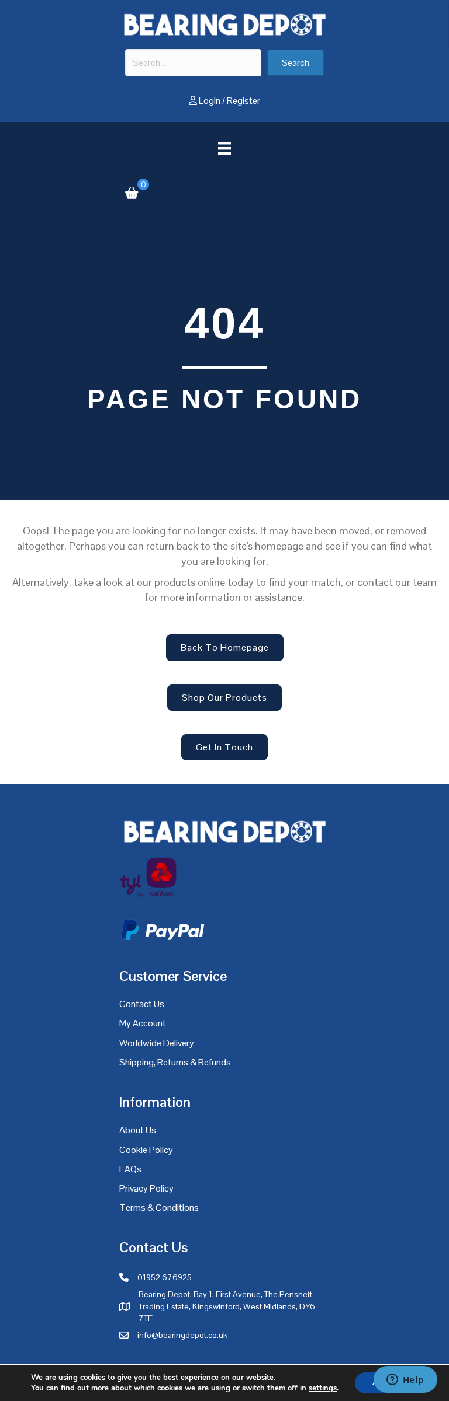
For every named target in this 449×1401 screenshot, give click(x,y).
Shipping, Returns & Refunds (175, 1062)
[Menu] (224, 148)
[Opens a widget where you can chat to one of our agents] (405, 1380)
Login (209, 101)
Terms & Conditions (159, 1207)
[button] (295, 63)
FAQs (130, 1169)
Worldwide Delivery (156, 1043)
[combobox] (193, 62)
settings (323, 1388)
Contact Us (141, 1004)
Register (243, 101)
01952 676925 (164, 1277)
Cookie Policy (146, 1150)
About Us (137, 1130)
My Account (142, 1023)
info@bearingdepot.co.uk (182, 1335)
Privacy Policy (146, 1188)
